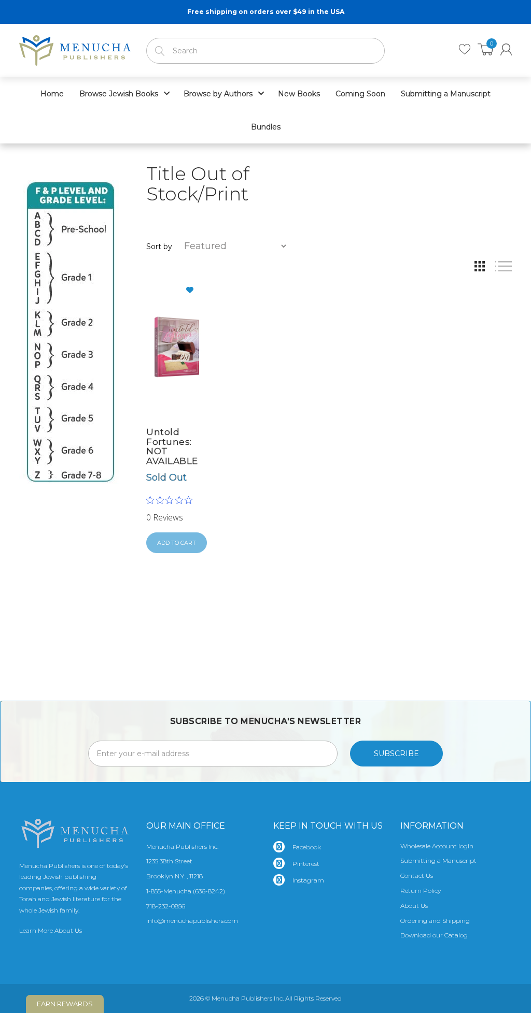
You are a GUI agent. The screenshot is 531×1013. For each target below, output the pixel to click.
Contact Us (416, 875)
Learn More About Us (50, 930)
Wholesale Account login (436, 846)
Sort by (159, 246)
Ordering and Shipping (435, 920)
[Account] (506, 49)
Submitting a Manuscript (438, 860)
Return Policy (420, 890)
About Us (414, 905)
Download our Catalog (434, 935)
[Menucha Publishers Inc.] (75, 48)
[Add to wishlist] (194, 290)
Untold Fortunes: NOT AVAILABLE (172, 446)
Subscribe (396, 753)
